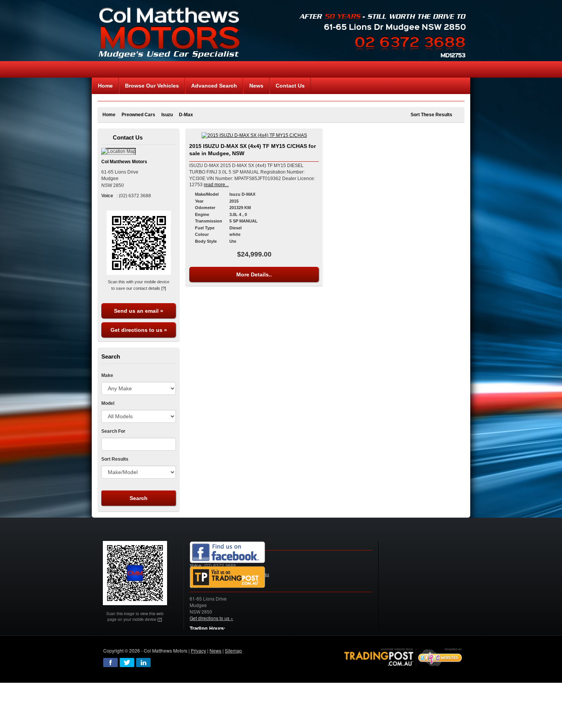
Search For (113, 431)
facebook (110, 662)
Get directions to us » (138, 330)
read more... (216, 184)
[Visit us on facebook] (227, 552)
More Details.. (254, 274)
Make (107, 375)
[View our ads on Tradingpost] (227, 577)
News (215, 650)
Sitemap (233, 650)
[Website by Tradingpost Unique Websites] (403, 656)
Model (107, 403)
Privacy (198, 650)
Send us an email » (138, 311)
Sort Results (114, 459)
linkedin (143, 662)
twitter (127, 662)
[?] (163, 288)
